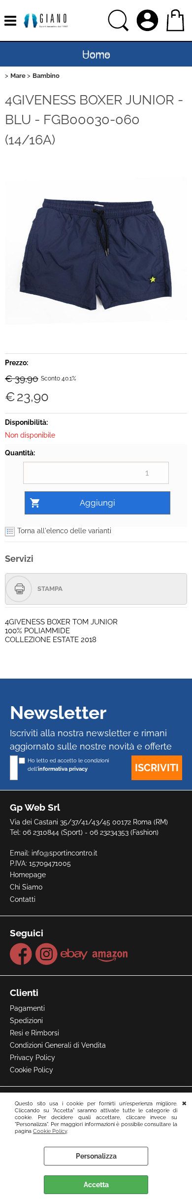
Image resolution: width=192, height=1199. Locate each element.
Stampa (50, 588)
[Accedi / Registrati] (148, 20)
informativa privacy (63, 768)
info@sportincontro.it (64, 853)
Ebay (74, 954)
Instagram (46, 954)
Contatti (22, 899)
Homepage (28, 875)
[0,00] (176, 20)
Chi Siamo (26, 887)
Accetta (96, 1185)
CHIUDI (184, 1102)
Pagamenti (27, 1008)
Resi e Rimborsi (34, 1033)
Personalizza (96, 1156)
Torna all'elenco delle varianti (64, 531)
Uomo (96, 55)
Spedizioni (26, 1021)
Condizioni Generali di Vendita (58, 1045)
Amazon (110, 954)
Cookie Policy (50, 1131)
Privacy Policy (32, 1058)
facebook (21, 954)
